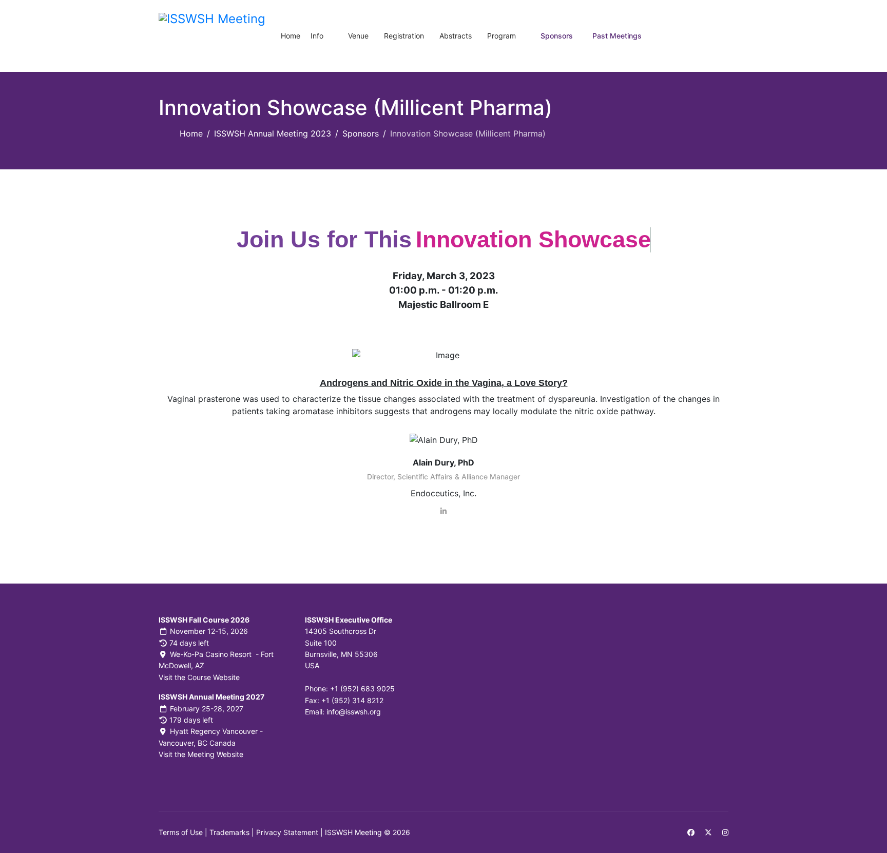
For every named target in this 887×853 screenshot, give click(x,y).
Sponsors (557, 35)
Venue (358, 35)
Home (290, 35)
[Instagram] (725, 832)
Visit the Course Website (199, 677)
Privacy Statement (287, 832)
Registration (404, 35)
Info (317, 35)
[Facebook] (691, 832)
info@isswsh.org (353, 711)
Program (501, 35)
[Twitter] (708, 832)
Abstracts (455, 35)
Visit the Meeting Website (201, 754)
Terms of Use (181, 832)
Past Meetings (617, 35)
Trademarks (229, 832)
